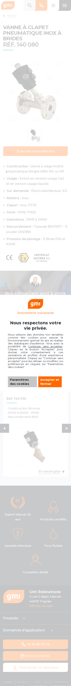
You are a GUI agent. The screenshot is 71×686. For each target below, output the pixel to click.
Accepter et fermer (49, 382)
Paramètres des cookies (19, 382)
